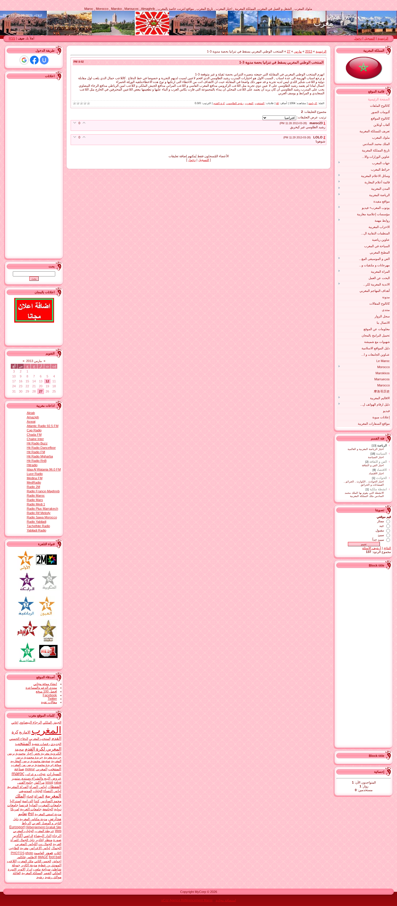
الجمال (56, 848)
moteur (30, 769)
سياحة (46, 869)
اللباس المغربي (26, 844)
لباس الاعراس (39, 848)
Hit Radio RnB (37, 460)
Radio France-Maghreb (43, 491)
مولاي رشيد (53, 877)
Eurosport (17, 827)
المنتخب (259, 103)
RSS (12, 38)
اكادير (17, 835)
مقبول (379, 530)
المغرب (249, 103)
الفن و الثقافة (378, 461)
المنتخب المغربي (40, 738)
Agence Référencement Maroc (191, 900)
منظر (48, 840)
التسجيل (369, 38)
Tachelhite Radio (38, 526)
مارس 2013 (34, 361)
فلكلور (21, 857)
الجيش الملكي (52, 722)
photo (29, 853)
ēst (31, 813)
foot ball (55, 857)
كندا (37, 801)
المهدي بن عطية (49, 865)
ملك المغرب (25, 861)
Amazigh (33, 417)
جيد (381, 525)
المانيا (33, 805)
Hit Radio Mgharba (40, 456)
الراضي (28, 836)
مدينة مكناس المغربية (33, 819)
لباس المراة (38, 787)
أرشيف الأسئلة (371, 548)
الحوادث (381, 478)
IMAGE (43, 857)
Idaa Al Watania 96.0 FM (44, 469)
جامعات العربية (31, 809)
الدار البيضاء (42, 836)
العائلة (17, 873)
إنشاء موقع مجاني (45, 684)
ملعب (37, 869)
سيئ (381, 535)
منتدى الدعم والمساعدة (41, 687)
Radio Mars (35, 500)
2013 (308, 51)
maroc (18, 773)
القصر (47, 873)
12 (47, 381)
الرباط (26, 823)
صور (49, 852)
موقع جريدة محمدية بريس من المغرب (36, 764)
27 (288, 51)
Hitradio (32, 465)
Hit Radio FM (36, 452)
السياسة (381, 453)
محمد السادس (50, 801)
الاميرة (12, 869)
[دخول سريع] (44, 60)
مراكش (39, 782)
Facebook (50, 695)
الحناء (29, 796)
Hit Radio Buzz (37, 443)
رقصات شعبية (41, 744)
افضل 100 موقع (46, 691)
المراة (39, 796)
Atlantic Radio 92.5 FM (42, 426)
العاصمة (39, 853)
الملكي (56, 873)
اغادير (39, 840)
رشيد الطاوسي (235, 103)
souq (49, 782)
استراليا (15, 801)
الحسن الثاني (42, 861)
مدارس (54, 818)
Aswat (31, 421)
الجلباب (37, 791)
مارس (298, 51)
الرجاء (56, 836)
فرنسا (23, 805)
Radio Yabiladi (36, 521)
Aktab (31, 413)
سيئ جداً (378, 539)
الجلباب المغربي (23, 831)
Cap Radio (34, 430)
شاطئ (56, 869)
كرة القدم (219, 103)
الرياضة (382, 445)
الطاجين (14, 848)
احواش (56, 861)
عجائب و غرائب (35, 774)
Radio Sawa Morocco (42, 517)
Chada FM (34, 434)
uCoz (165, 900)
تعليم (22, 813)
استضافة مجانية (226, 900)
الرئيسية (383, 38)
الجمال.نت (45, 844)
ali (277, 103)
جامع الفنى (25, 782)
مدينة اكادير (29, 865)
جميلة (16, 865)
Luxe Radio (35, 473)
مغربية (24, 848)
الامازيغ (25, 732)
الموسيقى (25, 791)
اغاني (14, 722)
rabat (57, 782)
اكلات (57, 853)
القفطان (54, 786)
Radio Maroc (36, 495)
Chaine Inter (35, 439)
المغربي (41, 769)
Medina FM (34, 478)
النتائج (387, 548)
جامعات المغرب (49, 805)
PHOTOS (17, 853)
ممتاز (380, 521)
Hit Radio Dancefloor (41, 447)
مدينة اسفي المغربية (48, 814)
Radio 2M (33, 487)
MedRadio (34, 482)
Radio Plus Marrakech (42, 508)
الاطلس (31, 857)
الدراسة (27, 801)
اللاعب (12, 861)
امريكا (14, 809)
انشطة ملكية (378, 489)
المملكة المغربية (32, 873)
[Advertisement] (367, 657)
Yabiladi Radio (36, 530)
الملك (20, 795)
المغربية (53, 796)
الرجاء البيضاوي (30, 722)
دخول (358, 38)
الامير (21, 869)
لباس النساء (52, 791)
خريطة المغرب (44, 831)
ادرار (29, 869)
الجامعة (47, 809)
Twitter (52, 698)
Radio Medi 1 (36, 504)
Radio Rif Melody (39, 513)
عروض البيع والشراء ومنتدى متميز (36, 778)
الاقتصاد (382, 469)
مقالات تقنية (49, 702)
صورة (57, 840)
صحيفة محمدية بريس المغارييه (30, 761)
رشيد (40, 877)
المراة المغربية (17, 787)
